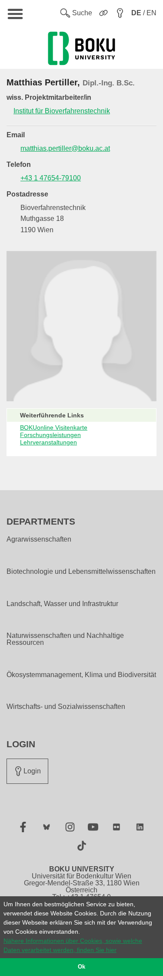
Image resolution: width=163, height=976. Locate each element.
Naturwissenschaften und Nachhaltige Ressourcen (65, 639)
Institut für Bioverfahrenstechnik (61, 111)
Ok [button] (81, 967)
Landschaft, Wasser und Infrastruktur (62, 603)
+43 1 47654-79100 (50, 178)
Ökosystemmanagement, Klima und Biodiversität (81, 674)
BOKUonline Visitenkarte (53, 427)
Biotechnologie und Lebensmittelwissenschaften (81, 571)
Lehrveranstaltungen (48, 442)
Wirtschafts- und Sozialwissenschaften (66, 706)
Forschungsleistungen (50, 434)
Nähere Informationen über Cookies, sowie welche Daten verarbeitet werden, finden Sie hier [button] (72, 945)
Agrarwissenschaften (39, 539)
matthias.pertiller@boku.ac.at (65, 148)
